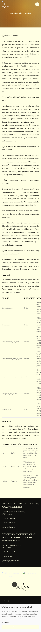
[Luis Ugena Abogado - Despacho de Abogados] (11, 4)
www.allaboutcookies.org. (12, 245)
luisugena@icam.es (8, 527)
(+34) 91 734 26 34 (8, 523)
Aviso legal (6, 601)
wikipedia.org (31, 242)
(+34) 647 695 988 (8, 518)
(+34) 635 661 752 (8, 552)
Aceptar (30, 627)
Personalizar (5, 622)
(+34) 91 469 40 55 (8, 556)
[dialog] (20, 618)
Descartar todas (11, 627)
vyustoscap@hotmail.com (10, 561)
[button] (37, 4)
